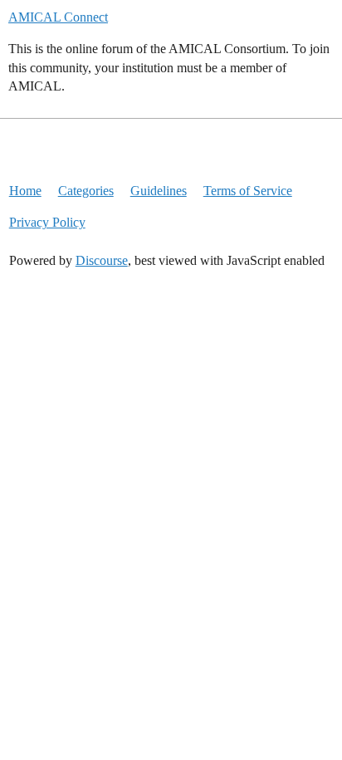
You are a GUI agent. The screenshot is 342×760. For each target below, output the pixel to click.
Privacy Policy (47, 222)
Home (25, 191)
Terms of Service (247, 191)
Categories (86, 191)
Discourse (102, 260)
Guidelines (158, 191)
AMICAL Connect (58, 17)
